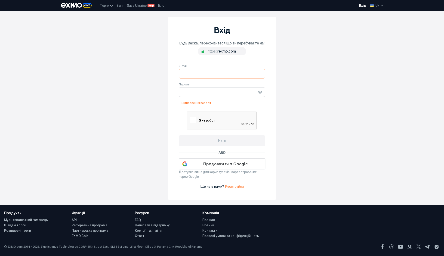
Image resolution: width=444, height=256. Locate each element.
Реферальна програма (89, 225)
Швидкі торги (15, 225)
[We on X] (418, 247)
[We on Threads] (391, 247)
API (74, 220)
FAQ (138, 220)
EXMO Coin (80, 236)
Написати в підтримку (152, 225)
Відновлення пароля (196, 103)
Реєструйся (234, 186)
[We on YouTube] (400, 247)
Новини (208, 225)
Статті (140, 236)
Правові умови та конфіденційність (230, 236)
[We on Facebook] (382, 247)
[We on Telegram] (427, 247)
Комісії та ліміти (148, 230)
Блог (162, 5)
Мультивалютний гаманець (26, 220)
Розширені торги (17, 230)
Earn (120, 5)
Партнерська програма (90, 230)
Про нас (208, 220)
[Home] (76, 5)
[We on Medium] (409, 247)
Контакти (209, 230)
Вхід (362, 5)
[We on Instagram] (436, 247)
